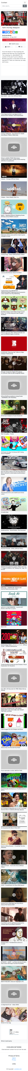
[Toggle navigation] (25, 2)
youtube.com (18, 1069)
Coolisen (4, 2)
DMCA (14, 1058)
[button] (25, 6)
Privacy (14, 1060)
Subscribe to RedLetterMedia (14, 40)
